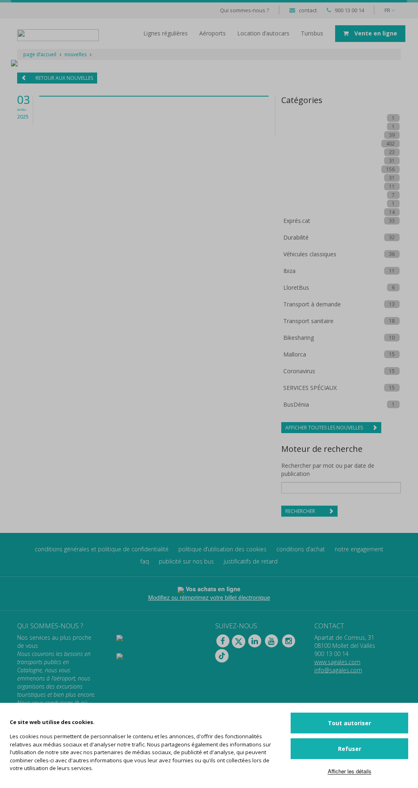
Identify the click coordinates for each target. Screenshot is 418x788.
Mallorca (294, 354)
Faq (144, 561)
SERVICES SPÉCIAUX (310, 388)
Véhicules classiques (309, 254)
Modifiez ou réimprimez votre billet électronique (209, 597)
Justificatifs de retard (251, 561)
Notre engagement (359, 549)
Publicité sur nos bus (186, 561)
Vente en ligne (375, 33)
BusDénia (296, 404)
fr (388, 10)
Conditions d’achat (300, 549)
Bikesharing (298, 337)
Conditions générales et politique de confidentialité (102, 549)
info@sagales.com (338, 670)
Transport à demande (312, 304)
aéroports (212, 33)
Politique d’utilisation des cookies (222, 549)
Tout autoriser (349, 723)
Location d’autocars (263, 33)
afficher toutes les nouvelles (324, 427)
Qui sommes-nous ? (244, 10)
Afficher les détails (349, 771)
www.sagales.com (337, 662)
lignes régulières (165, 33)
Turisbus (312, 33)
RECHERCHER (300, 511)
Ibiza (289, 271)
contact (308, 10)
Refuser (349, 749)
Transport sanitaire (308, 321)
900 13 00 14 (349, 10)
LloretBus (296, 287)
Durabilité (296, 237)
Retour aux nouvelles (63, 78)
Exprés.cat (296, 221)
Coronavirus (299, 371)
